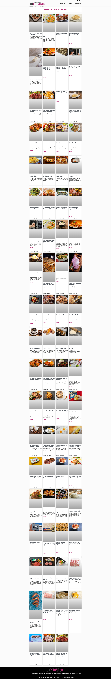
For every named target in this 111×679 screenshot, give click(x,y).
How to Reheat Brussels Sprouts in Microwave (34, 208)
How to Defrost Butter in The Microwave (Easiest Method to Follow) (75, 111)
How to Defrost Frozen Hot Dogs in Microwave (61, 176)
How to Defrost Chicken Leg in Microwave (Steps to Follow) (36, 379)
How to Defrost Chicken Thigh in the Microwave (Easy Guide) (49, 379)
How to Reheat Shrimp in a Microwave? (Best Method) (61, 315)
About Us (44, 671)
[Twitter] (78, 0)
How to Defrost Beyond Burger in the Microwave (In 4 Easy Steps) (48, 578)
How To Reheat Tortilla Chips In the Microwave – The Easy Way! (48, 412)
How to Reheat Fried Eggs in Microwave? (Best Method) (48, 446)
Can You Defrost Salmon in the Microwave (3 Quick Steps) (62, 577)
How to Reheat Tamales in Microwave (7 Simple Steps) (74, 315)
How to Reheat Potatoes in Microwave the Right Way (61, 208)
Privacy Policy (54, 671)
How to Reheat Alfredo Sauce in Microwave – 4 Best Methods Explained (49, 544)
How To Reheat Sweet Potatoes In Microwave (47, 347)
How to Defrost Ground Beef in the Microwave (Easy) (61, 654)
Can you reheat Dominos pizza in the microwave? (36, 34)
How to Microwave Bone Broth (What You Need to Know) (49, 208)
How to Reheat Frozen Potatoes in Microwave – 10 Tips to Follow (61, 92)
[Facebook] (77, 0)
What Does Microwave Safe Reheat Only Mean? (74, 67)
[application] (65, 3)
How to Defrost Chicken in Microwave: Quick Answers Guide (48, 654)
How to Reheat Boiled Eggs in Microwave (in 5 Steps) (35, 446)
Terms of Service (60, 671)
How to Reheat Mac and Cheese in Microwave (34, 176)
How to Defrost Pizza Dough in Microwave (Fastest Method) (62, 611)
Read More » (57, 41)
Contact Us (49, 671)
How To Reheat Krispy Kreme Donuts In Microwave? (35, 477)
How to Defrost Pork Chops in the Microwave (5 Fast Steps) (75, 579)
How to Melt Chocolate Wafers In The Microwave (61, 68)
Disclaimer (66, 671)
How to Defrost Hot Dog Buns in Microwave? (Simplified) (75, 446)
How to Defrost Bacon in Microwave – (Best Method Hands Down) (74, 543)
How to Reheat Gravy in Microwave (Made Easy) (34, 240)
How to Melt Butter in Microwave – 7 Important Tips (36, 78)
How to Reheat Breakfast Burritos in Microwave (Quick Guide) (75, 413)
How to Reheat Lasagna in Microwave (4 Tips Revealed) (48, 284)
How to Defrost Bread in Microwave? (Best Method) (61, 348)
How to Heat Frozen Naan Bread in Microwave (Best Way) (74, 34)
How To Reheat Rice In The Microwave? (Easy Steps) (61, 240)
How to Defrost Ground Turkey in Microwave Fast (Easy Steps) (48, 611)
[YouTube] (81, 0)
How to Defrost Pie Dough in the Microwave (74, 348)
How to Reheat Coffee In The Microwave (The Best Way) (35, 348)
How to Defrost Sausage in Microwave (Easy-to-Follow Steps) (61, 511)
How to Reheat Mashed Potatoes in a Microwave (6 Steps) (35, 274)
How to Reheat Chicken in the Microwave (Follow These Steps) (35, 511)
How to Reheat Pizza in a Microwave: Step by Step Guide (35, 654)
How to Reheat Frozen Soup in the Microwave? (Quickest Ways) (49, 241)
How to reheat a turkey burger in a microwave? (49, 143)
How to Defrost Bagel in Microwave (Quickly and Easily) (60, 543)
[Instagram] (79, 0)
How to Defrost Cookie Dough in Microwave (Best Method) (62, 411)
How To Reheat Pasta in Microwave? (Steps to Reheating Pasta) (47, 68)
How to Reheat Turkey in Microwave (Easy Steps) (74, 143)
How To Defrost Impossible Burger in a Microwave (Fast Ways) (35, 578)
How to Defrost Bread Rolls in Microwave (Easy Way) (49, 111)
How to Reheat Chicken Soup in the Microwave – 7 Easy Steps (48, 35)
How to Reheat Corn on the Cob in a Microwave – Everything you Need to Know (75, 611)
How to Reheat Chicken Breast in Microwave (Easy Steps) (75, 477)
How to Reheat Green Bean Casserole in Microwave (61, 273)
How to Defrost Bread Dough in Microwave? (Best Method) (75, 511)
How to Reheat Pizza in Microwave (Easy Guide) (47, 176)
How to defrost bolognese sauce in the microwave (61, 143)
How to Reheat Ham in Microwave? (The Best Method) (73, 208)
